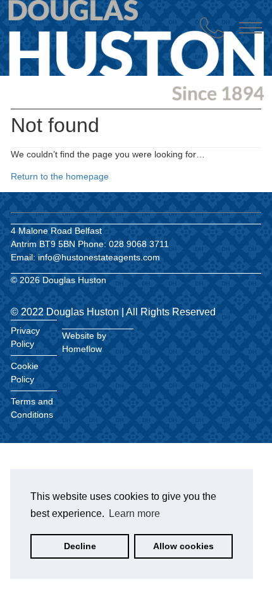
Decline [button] (80, 546)
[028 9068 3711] (212, 28)
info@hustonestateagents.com (99, 257)
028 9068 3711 (139, 244)
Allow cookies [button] (183, 546)
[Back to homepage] (82, 49)
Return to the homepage (60, 176)
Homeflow (82, 349)
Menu (250, 27)
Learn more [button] (134, 513)
